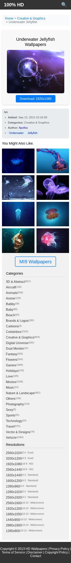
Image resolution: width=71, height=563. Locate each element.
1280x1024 (14, 492)
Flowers (11, 359)
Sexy (9, 409)
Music (10, 387)
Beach (10, 315)
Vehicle (11, 437)
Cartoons (12, 326)
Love (9, 376)
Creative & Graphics (31, 18)
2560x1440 (14, 469)
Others (10, 398)
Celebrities (13, 332)
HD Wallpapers (36, 548)
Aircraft (11, 287)
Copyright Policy (56, 552)
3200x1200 (14, 458)
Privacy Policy (59, 548)
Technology (14, 421)
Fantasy (11, 354)
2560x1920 (14, 497)
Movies (11, 382)
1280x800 (13, 531)
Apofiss (23, 127)
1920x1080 (14, 464)
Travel (10, 426)
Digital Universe (17, 343)
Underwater (16, 132)
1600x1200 (14, 480)
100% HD (14, 4)
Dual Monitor (15, 348)
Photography (15, 404)
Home (9, 18)
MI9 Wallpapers (35, 261)
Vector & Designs (18, 432)
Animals (11, 293)
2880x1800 (14, 525)
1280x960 (13, 486)
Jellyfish (32, 132)
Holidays (12, 370)
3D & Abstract (15, 281)
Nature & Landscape (20, 393)
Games (11, 365)
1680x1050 (14, 514)
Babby (10, 304)
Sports (10, 415)
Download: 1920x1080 (35, 98)
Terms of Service (13, 552)
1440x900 (13, 519)
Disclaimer (34, 552)
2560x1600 (14, 503)
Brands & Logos (17, 320)
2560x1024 (14, 453)
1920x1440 (14, 475)
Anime (10, 298)
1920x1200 (14, 508)
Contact (35, 556)
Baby (9, 309)
